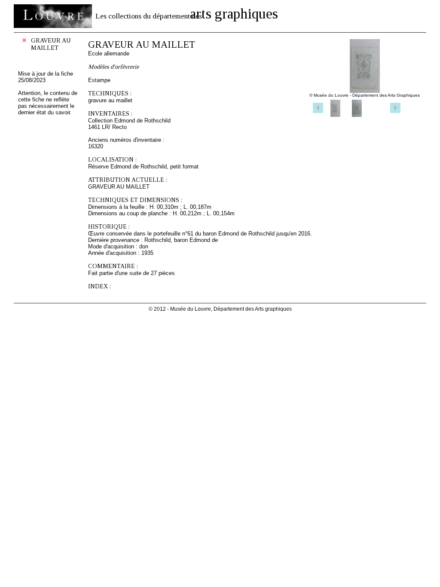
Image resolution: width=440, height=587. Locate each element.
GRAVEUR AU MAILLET (51, 44)
